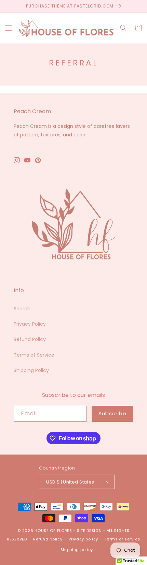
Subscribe (112, 413)
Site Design (89, 530)
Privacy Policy (30, 324)
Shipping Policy (31, 370)
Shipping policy (77, 549)
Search (22, 308)
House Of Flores (54, 530)
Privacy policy (83, 539)
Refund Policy (30, 339)
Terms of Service (34, 355)
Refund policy (47, 539)
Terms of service (122, 539)
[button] (8, 27)
